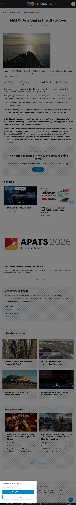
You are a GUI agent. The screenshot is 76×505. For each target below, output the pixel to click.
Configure (18, 497)
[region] (18, 492)
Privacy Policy (12, 488)
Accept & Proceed (18, 492)
